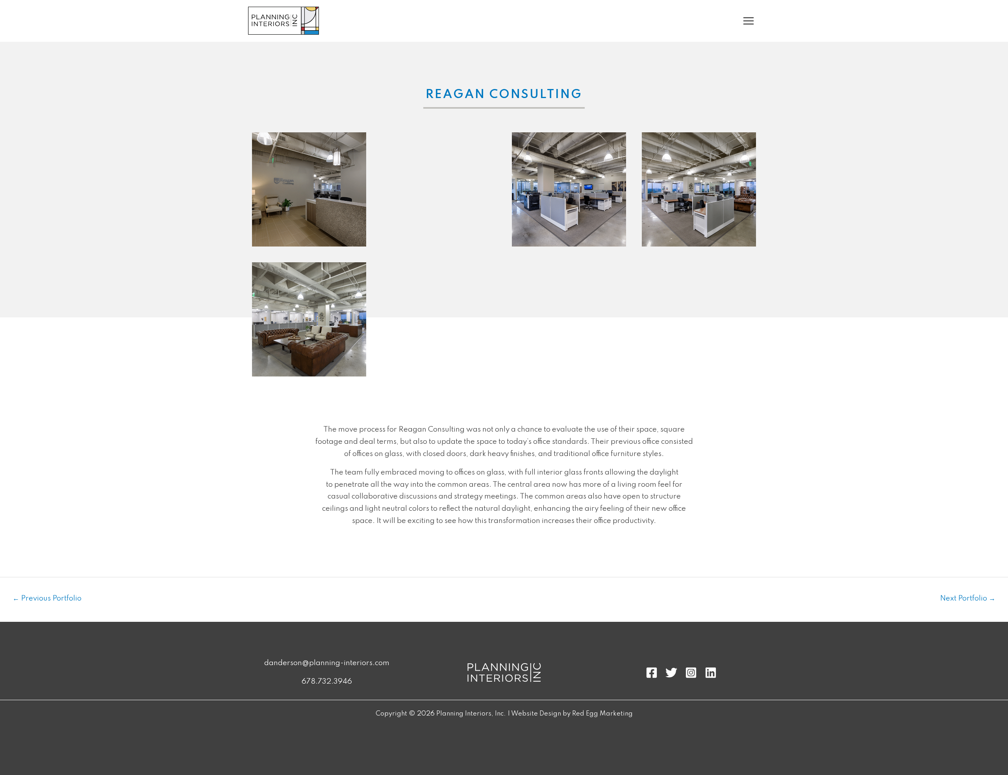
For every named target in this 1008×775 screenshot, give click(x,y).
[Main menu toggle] (748, 21)
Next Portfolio (967, 598)
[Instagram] (691, 673)
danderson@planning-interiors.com (326, 663)
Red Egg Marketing (602, 713)
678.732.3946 (327, 681)
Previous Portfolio (47, 598)
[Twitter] (671, 673)
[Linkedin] (711, 673)
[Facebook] (652, 673)
